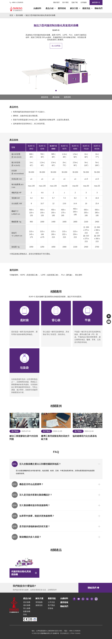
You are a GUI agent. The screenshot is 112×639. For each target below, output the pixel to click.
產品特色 (44, 97)
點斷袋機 (26, 611)
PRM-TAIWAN (75, 633)
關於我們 (56, 2)
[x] (91, 599)
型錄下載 (75, 2)
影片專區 (65, 2)
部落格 (50, 608)
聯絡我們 (98, 8)
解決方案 (74, 8)
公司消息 (51, 602)
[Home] (16, 9)
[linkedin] (87, 599)
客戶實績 (51, 605)
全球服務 (83, 2)
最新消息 (86, 8)
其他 (25, 614)
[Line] (109, 316)
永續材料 (37, 8)
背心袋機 (26, 608)
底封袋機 (26, 602)
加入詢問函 (56, 46)
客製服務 (39, 602)
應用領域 (62, 8)
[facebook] (74, 599)
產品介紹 (49, 8)
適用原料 (67, 97)
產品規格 (56, 97)
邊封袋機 (26, 605)
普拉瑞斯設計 (64, 633)
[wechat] (83, 599)
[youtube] (78, 599)
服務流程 (39, 605)
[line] (96, 599)
